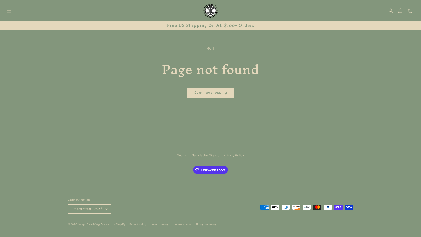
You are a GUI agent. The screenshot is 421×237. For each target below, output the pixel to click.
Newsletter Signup (205, 155)
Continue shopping (210, 92)
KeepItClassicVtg (89, 224)
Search (182, 155)
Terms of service (182, 224)
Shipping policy (206, 224)
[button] (9, 10)
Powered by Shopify (113, 224)
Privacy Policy (233, 155)
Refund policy (138, 224)
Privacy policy (159, 224)
